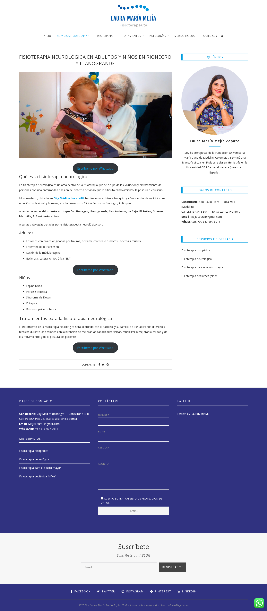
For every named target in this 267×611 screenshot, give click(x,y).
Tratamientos (131, 36)
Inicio (47, 36)
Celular (103, 447)
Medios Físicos (185, 36)
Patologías (158, 36)
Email (102, 431)
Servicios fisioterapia (72, 36)
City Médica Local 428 (69, 198)
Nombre (103, 415)
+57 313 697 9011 (208, 221)
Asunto (103, 463)
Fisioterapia (104, 36)
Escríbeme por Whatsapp (95, 168)
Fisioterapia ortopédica (196, 250)
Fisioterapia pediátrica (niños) (200, 276)
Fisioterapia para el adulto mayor (202, 267)
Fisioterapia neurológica (196, 259)
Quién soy (210, 36)
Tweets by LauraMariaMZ (193, 414)
